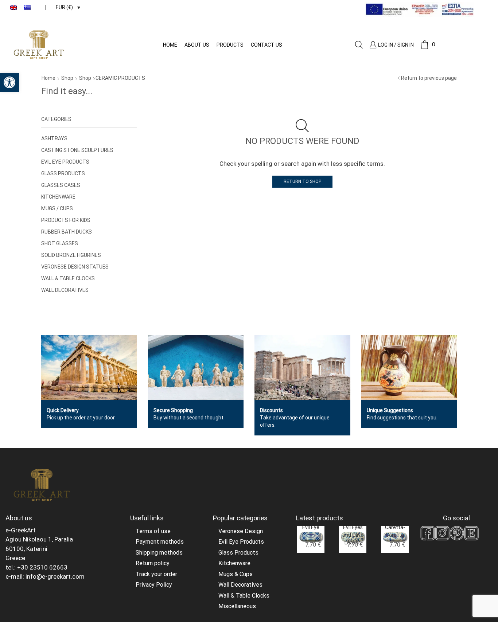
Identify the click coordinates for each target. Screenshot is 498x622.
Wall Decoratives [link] (240, 584)
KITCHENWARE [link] (58, 197)
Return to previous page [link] (429, 78)
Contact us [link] (266, 45)
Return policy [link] (153, 563)
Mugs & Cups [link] (235, 574)
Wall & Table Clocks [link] (243, 595)
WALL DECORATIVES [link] (65, 290)
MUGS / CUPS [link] (57, 208)
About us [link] (196, 45)
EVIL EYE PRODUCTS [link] (65, 162)
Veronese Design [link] (240, 531)
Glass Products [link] (238, 552)
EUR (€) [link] (64, 7)
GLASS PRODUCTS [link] (63, 173)
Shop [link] (67, 78)
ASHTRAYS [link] (54, 138)
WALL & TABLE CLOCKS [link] (68, 278)
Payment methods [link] (160, 541)
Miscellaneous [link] (237, 606)
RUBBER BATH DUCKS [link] (66, 232)
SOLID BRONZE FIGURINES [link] (71, 255)
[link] (9, 82)
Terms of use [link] (153, 531)
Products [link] (230, 45)
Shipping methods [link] (159, 552)
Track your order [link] (156, 574)
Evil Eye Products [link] (241, 541)
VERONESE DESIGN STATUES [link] (75, 267)
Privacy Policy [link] (154, 584)
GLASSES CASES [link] (60, 185)
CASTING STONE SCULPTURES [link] (77, 150)
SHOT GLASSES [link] (59, 243)
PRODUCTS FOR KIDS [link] (65, 220)
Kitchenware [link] (234, 563)
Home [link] (170, 45)
